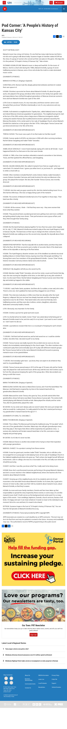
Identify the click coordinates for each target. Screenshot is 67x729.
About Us (27, 675)
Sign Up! (33, 635)
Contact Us (28, 688)
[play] (4, 9)
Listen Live (41, 679)
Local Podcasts (42, 683)
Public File (54, 679)
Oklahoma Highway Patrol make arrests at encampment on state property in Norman (31, 661)
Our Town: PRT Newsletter (33, 625)
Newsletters (41, 687)
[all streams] (64, 8)
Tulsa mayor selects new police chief (17, 649)
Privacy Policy (55, 675)
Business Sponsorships (28, 679)
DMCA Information (43, 675)
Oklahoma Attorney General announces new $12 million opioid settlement (28, 655)
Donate (60, 3)
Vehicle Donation (56, 687)
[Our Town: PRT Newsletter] (33, 606)
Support (54, 683)
